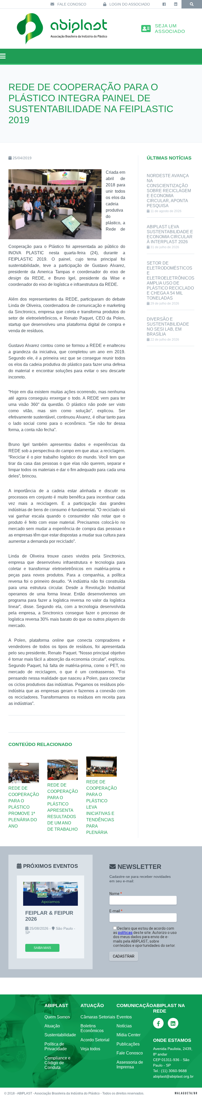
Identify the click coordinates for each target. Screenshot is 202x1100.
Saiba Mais (42, 948)
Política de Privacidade (55, 1046)
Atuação (52, 1026)
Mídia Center (128, 1035)
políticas (125, 932)
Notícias (124, 1026)
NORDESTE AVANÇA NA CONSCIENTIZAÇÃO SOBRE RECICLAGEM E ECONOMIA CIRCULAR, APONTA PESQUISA (169, 190)
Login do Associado (129, 4)
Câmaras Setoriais (97, 1017)
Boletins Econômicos (92, 1028)
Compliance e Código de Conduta (57, 1063)
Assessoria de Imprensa (130, 1064)
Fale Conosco (71, 4)
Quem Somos (57, 1017)
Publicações (128, 1044)
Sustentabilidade (60, 1035)
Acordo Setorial (94, 1040)
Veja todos (90, 1049)
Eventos (124, 1017)
